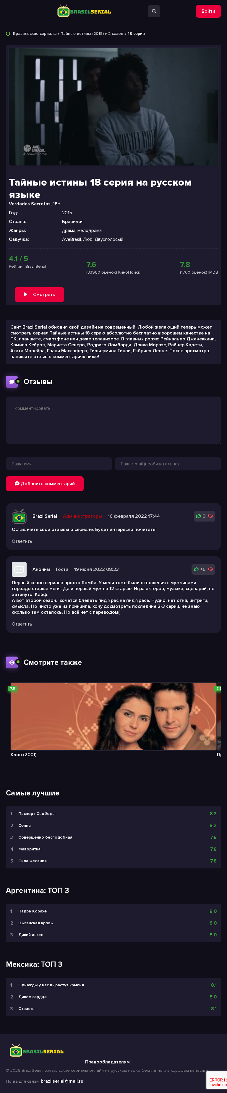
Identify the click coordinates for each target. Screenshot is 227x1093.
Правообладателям (107, 1062)
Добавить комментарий (47, 484)
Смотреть (44, 295)
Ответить (22, 541)
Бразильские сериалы (34, 33)
